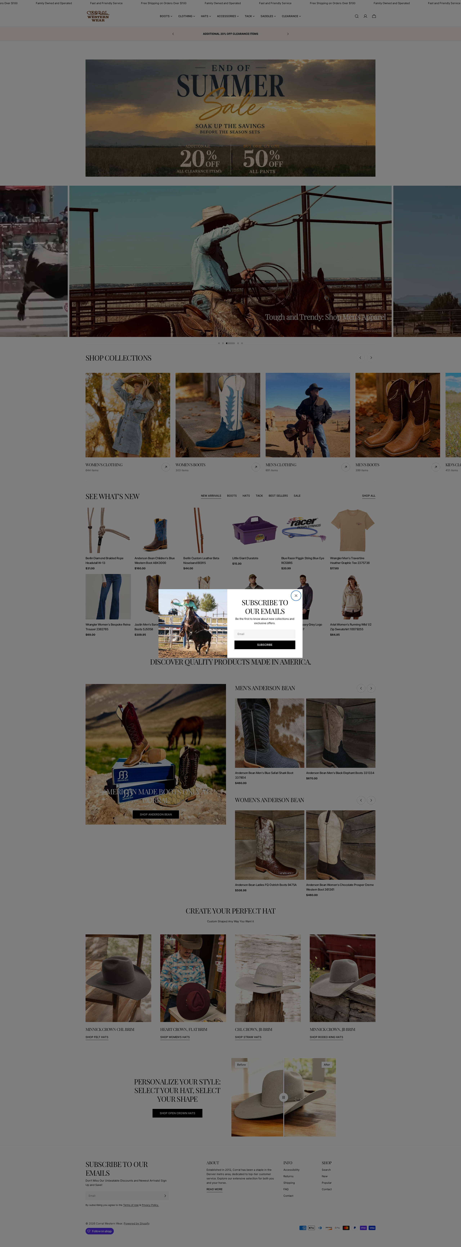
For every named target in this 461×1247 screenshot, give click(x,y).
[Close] (296, 595)
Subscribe (264, 644)
